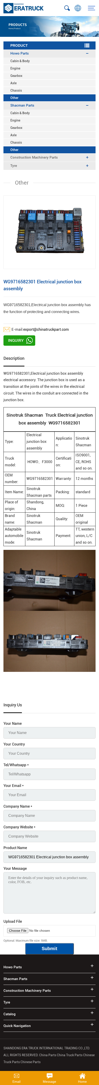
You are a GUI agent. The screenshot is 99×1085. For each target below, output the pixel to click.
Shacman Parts (15, 979)
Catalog (9, 1014)
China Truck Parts (69, 1055)
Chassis (16, 90)
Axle (13, 83)
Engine (15, 68)
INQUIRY (16, 340)
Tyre (6, 1002)
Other (14, 98)
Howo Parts (12, 967)
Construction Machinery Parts (27, 991)
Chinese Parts (30, 1062)
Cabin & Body (20, 61)
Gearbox (16, 76)
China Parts (48, 1055)
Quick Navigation (17, 1026)
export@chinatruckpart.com (46, 329)
